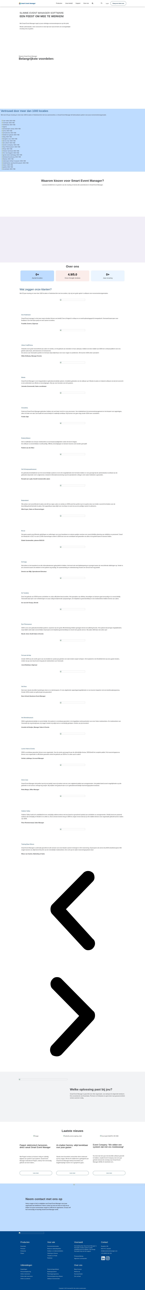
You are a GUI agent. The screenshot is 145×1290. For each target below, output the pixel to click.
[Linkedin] (103, 1258)
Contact (104, 1242)
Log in (107, 3)
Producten (25, 1242)
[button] (72, 911)
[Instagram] (108, 1258)
